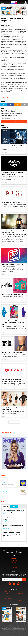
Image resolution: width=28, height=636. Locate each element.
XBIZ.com (7, 591)
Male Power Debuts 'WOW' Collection (12, 294)
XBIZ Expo (20, 598)
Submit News (14, 558)
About (14, 565)
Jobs (14, 506)
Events (3, 476)
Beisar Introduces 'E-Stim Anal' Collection (14, 146)
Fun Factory (5, 97)
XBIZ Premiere (7, 598)
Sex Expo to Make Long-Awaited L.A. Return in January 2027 (12, 265)
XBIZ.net (3, 502)
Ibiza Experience (6, 490)
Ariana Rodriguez (5, 25)
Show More (14, 422)
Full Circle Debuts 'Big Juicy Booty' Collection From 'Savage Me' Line (12, 380)
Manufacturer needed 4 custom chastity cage (13, 526)
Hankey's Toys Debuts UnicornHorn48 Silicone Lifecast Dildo (12, 173)
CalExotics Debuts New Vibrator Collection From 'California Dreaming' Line (13, 323)
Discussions (6, 506)
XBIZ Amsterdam (20, 596)
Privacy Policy (14, 567)
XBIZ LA (20, 591)
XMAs (20, 600)
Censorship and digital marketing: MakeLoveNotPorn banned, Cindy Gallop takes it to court (13, 534)
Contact (14, 562)
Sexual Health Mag (6, 433)
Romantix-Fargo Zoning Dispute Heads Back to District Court (13, 232)
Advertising (14, 560)
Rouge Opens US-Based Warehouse (12, 203)
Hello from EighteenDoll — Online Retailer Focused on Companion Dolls (13, 511)
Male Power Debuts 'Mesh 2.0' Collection (14, 353)
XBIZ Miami (20, 593)
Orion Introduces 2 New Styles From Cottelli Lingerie (12, 409)
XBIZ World (7, 596)
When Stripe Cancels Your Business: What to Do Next (14, 518)
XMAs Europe (5, 481)
